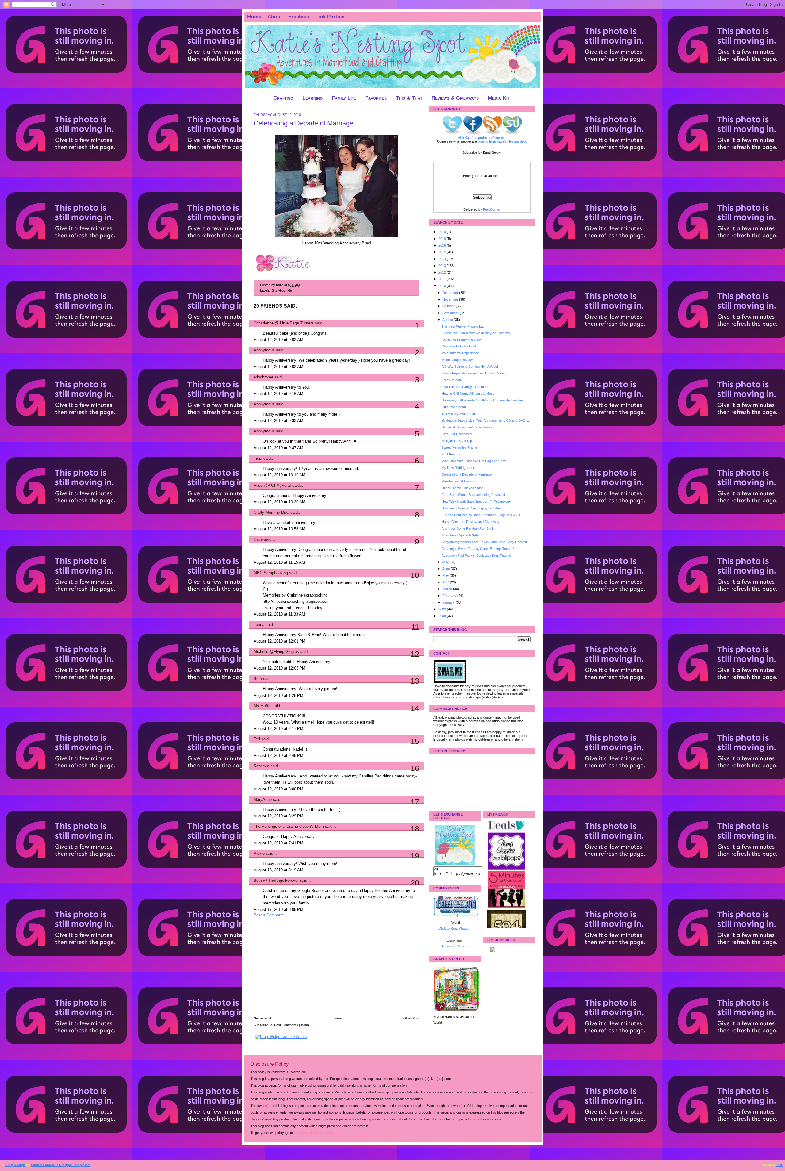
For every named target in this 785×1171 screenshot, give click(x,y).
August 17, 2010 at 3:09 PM (278, 910)
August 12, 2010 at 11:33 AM (279, 614)
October (449, 306)
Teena (259, 625)
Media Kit (498, 98)
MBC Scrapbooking (271, 573)
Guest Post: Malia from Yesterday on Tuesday (476, 333)
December (450, 292)
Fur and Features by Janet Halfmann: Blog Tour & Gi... (482, 515)
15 (415, 741)
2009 (442, 609)
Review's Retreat (455, 946)
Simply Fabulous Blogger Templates (60, 1165)
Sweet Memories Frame (459, 447)
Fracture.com (452, 380)
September (451, 313)
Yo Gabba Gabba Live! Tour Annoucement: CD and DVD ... (485, 420)
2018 (442, 238)
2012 (442, 272)
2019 (442, 232)
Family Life (344, 98)
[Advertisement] (300, 971)
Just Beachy (451, 454)
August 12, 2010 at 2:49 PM (278, 756)
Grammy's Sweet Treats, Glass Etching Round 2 (478, 549)
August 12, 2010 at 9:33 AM (278, 421)
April (446, 582)
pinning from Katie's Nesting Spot (502, 141)
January (449, 602)
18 (415, 828)
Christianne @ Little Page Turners (284, 323)
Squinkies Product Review (461, 340)
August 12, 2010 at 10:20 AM (279, 502)
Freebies (298, 17)
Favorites (376, 98)
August (448, 319)
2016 (442, 245)
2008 (442, 616)
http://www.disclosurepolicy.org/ (317, 1133)
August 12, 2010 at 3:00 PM (278, 789)
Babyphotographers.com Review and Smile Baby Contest (484, 542)
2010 (442, 286)
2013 (442, 265)
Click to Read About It (454, 928)
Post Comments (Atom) (291, 1025)
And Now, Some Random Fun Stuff (467, 528)
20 (415, 882)
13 (415, 681)
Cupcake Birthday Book (459, 346)
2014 (442, 259)
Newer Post (262, 1018)
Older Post (411, 1018)
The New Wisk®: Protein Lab (463, 326)
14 (415, 708)
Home (254, 17)
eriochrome (263, 377)
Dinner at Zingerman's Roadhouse (467, 427)
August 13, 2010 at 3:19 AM (278, 870)
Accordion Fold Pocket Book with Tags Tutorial (476, 555)
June (446, 568)
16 (415, 768)
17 (415, 801)
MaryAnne (263, 799)
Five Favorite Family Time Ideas (465, 387)
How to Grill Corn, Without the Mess (468, 393)
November (450, 299)
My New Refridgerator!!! (459, 468)
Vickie (259, 853)
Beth (258, 679)
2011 (442, 279)
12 (415, 654)
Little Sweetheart (454, 407)
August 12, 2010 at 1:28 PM (278, 695)
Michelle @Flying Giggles (276, 652)
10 (415, 575)
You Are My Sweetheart (459, 414)
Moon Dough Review (457, 360)
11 (415, 627)
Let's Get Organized (457, 434)
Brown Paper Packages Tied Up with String (474, 373)
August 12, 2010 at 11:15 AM (279, 562)
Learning (312, 98)
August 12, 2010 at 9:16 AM (278, 394)
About (274, 17)
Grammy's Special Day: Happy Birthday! (472, 508)
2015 (442, 252)
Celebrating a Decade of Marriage (303, 123)
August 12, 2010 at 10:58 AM (279, 529)
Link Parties (329, 17)
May (446, 575)
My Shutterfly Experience (460, 353)
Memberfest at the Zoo (458, 481)
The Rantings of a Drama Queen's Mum (289, 826)
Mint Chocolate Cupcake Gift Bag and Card (474, 461)
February (449, 595)
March (447, 589)
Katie (258, 539)
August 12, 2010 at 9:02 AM (278, 340)
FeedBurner (492, 209)
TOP (779, 1165)
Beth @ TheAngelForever (276, 880)
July (446, 562)
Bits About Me (282, 290)
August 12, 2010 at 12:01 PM (279, 641)
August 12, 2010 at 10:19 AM (279, 475)
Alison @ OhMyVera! (272, 485)
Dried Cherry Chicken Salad (462, 488)
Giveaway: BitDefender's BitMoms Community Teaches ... (484, 400)
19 (415, 855)
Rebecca (261, 766)
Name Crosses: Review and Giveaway (471, 522)
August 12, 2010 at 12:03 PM (279, 668)
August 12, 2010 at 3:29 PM (278, 816)
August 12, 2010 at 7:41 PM (278, 843)
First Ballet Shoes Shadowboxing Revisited (473, 495)
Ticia (258, 458)
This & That (409, 98)
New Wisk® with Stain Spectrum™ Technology (476, 501)
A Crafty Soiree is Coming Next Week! (470, 366)
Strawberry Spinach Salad (461, 535)
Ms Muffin (262, 706)
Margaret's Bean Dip (457, 441)
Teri (257, 739)
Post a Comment (269, 915)
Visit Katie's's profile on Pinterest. (482, 138)
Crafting (283, 98)
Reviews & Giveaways (455, 98)
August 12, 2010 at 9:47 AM (278, 448)
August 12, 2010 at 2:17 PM (278, 729)
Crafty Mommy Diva (271, 512)
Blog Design (15, 1165)
